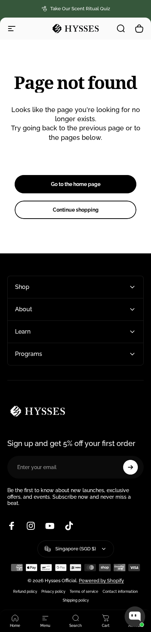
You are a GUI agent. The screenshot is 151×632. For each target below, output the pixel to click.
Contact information (120, 591)
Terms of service (84, 591)
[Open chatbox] (135, 616)
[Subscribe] (130, 467)
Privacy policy (53, 591)
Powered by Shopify (101, 580)
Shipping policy (76, 600)
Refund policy (25, 591)
